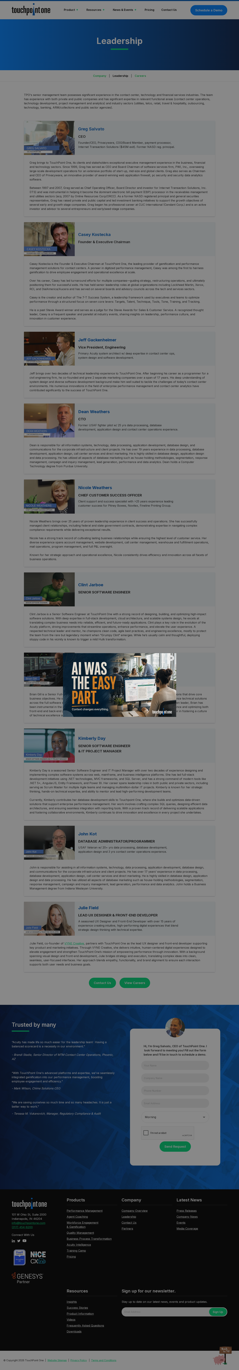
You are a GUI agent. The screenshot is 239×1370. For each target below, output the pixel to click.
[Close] (171, 658)
